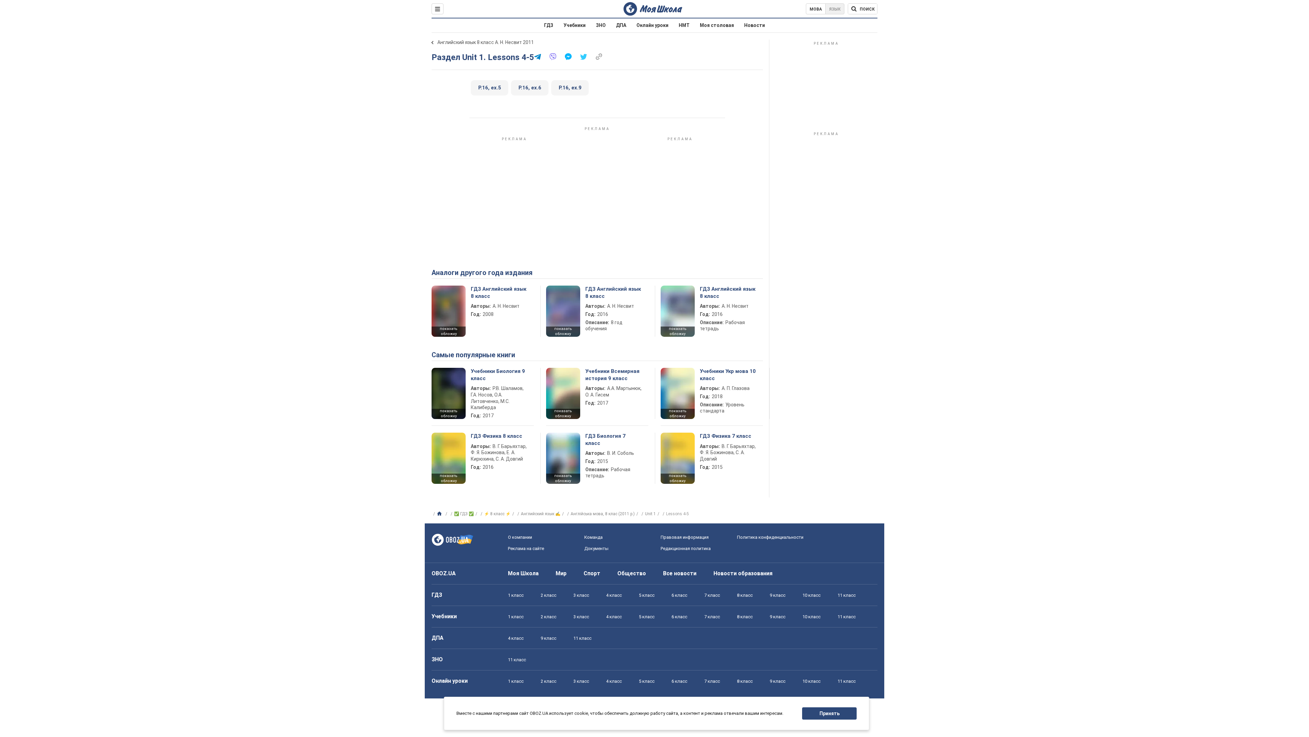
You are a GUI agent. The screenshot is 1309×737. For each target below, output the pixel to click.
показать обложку (448, 331)
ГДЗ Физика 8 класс (496, 436)
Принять (829, 713)
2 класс (548, 595)
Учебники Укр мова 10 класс (728, 374)
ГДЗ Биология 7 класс (605, 439)
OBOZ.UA (444, 573)
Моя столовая (717, 25)
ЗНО (601, 25)
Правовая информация (685, 537)
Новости (754, 25)
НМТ (684, 25)
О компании (520, 537)
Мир (561, 573)
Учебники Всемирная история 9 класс (612, 374)
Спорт (592, 573)
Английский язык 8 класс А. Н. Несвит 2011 (485, 42)
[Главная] (440, 514)
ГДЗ (548, 25)
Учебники (574, 25)
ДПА (621, 25)
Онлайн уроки (652, 25)
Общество (631, 573)
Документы (596, 548)
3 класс (581, 595)
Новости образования (742, 573)
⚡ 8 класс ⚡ (497, 513)
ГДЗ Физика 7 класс (725, 436)
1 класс (516, 595)
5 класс (646, 595)
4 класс (614, 595)
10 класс (811, 595)
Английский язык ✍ (540, 513)
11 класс (847, 595)
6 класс (679, 595)
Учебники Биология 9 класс (498, 374)
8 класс (745, 595)
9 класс (777, 595)
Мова (816, 9)
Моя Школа (523, 573)
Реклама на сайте (526, 548)
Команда (593, 537)
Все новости (679, 573)
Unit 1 (650, 513)
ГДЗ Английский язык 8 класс (498, 292)
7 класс (712, 595)
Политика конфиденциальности (770, 537)
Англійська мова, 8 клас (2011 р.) (603, 513)
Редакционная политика (686, 548)
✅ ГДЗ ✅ (464, 513)
